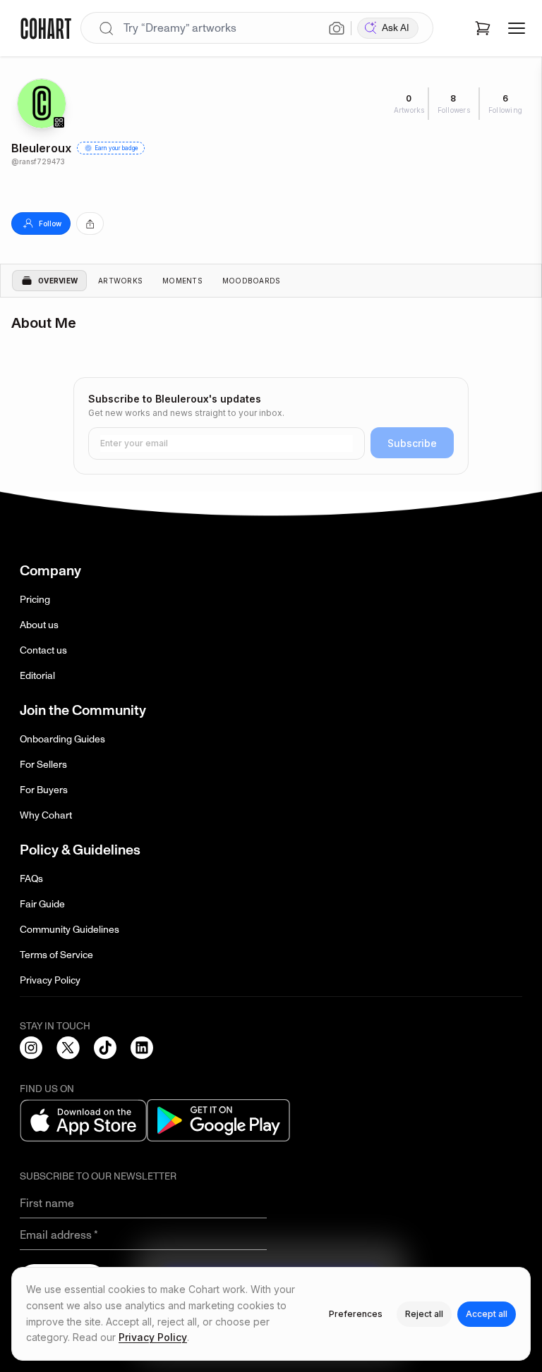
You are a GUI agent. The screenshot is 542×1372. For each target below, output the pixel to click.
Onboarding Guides (62, 739)
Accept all (486, 1314)
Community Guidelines (69, 929)
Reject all (424, 1314)
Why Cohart (46, 815)
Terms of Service (56, 955)
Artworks (120, 280)
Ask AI (395, 28)
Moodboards (251, 280)
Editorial (37, 675)
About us (39, 625)
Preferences (356, 1314)
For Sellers (43, 764)
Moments (182, 280)
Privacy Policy (50, 980)
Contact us (43, 650)
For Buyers (44, 790)
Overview (58, 280)
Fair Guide (42, 904)
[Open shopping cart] (483, 28)
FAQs (31, 879)
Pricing (35, 599)
